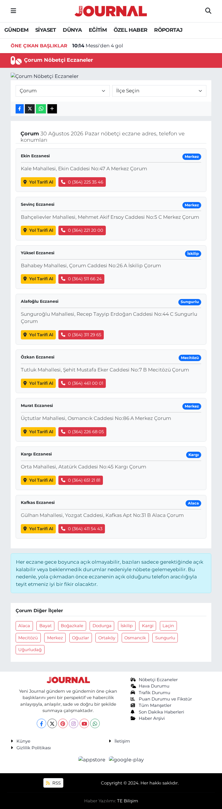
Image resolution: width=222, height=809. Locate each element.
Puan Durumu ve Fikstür (165, 699)
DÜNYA (72, 30)
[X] (52, 723)
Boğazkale (72, 625)
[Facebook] (41, 723)
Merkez (55, 637)
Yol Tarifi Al (41, 182)
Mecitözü (28, 637)
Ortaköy (106, 637)
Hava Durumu (154, 686)
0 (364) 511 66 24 (85, 278)
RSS (56, 783)
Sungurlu (165, 637)
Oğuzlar (80, 637)
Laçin (168, 625)
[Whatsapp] (95, 723)
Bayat (45, 625)
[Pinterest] (63, 723)
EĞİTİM (98, 30)
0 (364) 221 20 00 (85, 230)
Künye (23, 741)
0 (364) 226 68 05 (86, 431)
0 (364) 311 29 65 (84, 334)
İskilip (127, 625)
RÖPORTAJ (168, 30)
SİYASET (45, 30)
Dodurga (102, 625)
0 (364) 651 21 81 (84, 480)
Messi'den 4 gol (97, 45)
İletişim (122, 741)
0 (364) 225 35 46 (85, 182)
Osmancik (135, 637)
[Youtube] (84, 723)
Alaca (24, 625)
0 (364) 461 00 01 (85, 383)
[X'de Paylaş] (30, 109)
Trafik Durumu (154, 692)
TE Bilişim (127, 801)
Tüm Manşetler (155, 705)
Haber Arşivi (152, 718)
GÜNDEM (16, 30)
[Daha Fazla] (52, 109)
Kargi (147, 625)
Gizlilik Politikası (33, 747)
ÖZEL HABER (130, 30)
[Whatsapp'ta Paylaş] (41, 109)
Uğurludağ (30, 649)
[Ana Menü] (13, 11)
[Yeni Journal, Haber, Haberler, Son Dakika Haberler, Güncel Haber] (111, 10)
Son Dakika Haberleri (161, 712)
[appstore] (92, 759)
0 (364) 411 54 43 (85, 528)
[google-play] (126, 759)
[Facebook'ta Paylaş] (20, 109)
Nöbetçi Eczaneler (158, 679)
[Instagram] (73, 723)
